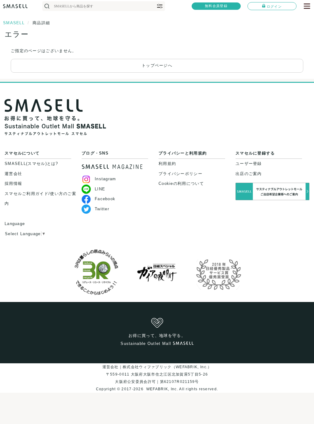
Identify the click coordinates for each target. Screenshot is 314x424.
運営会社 (13, 173)
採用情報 (13, 183)
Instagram (105, 179)
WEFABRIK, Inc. (162, 389)
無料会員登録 (216, 6)
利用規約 (167, 163)
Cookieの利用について (181, 183)
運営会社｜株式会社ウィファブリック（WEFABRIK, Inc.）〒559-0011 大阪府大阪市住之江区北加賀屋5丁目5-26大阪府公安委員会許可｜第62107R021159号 (157, 374)
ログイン (274, 6)
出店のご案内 (249, 173)
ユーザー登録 (249, 163)
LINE (100, 189)
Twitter (102, 209)
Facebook (105, 199)
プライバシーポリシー (180, 173)
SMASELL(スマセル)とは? (31, 163)
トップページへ (157, 65)
